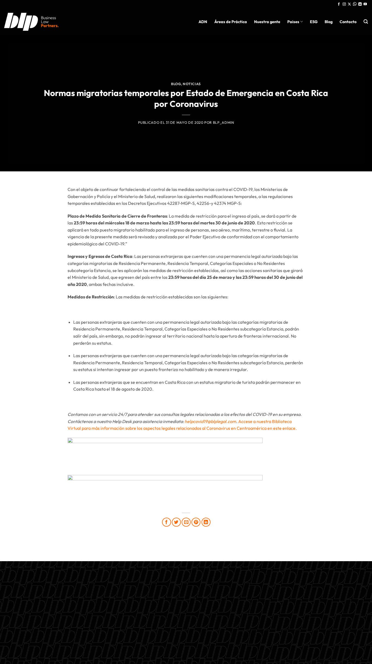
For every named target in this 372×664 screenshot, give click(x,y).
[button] (366, 21)
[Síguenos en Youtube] (365, 4)
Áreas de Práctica (230, 21)
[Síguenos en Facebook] (338, 4)
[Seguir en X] (349, 4)
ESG (314, 21)
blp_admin (223, 122)
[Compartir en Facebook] (166, 522)
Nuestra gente (267, 21)
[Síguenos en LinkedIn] (360, 4)
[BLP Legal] (31, 21)
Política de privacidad (186, 622)
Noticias (192, 84)
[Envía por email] (186, 522)
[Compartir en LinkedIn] (206, 522)
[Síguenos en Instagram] (344, 4)
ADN (203, 21)
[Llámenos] (354, 4)
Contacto (348, 21)
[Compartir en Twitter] (176, 522)
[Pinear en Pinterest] (195, 522)
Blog (329, 21)
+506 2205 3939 (186, 609)
